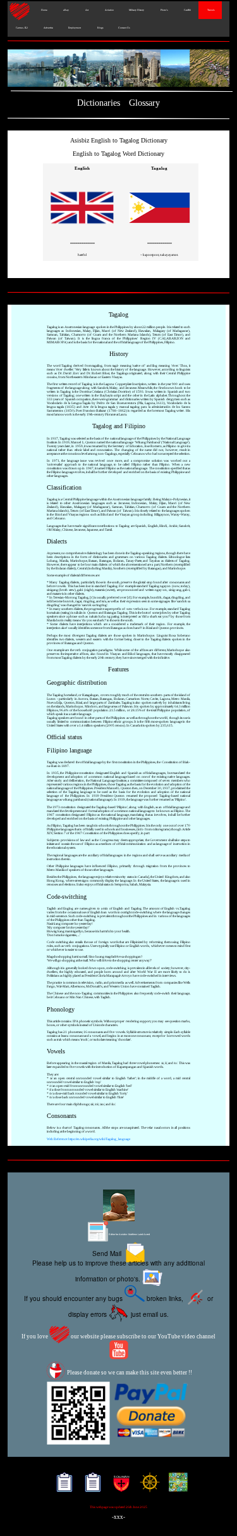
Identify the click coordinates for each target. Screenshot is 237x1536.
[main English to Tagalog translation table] (82, 232)
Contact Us (124, 28)
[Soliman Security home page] (118, 1487)
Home (43, 10)
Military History (136, 10)
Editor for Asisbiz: (129, 1234)
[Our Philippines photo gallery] (118, 69)
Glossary (144, 103)
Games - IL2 (21, 28)
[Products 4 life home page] (175, 1487)
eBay (66, 10)
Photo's (163, 10)
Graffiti (187, 10)
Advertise (48, 28)
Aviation (109, 10)
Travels (210, 10)
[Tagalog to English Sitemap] (90, 1487)
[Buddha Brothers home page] (147, 1487)
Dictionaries (98, 103)
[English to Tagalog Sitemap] (61, 1487)
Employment (74, 28)
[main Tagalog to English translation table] (159, 232)
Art (86, 10)
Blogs (99, 28)
